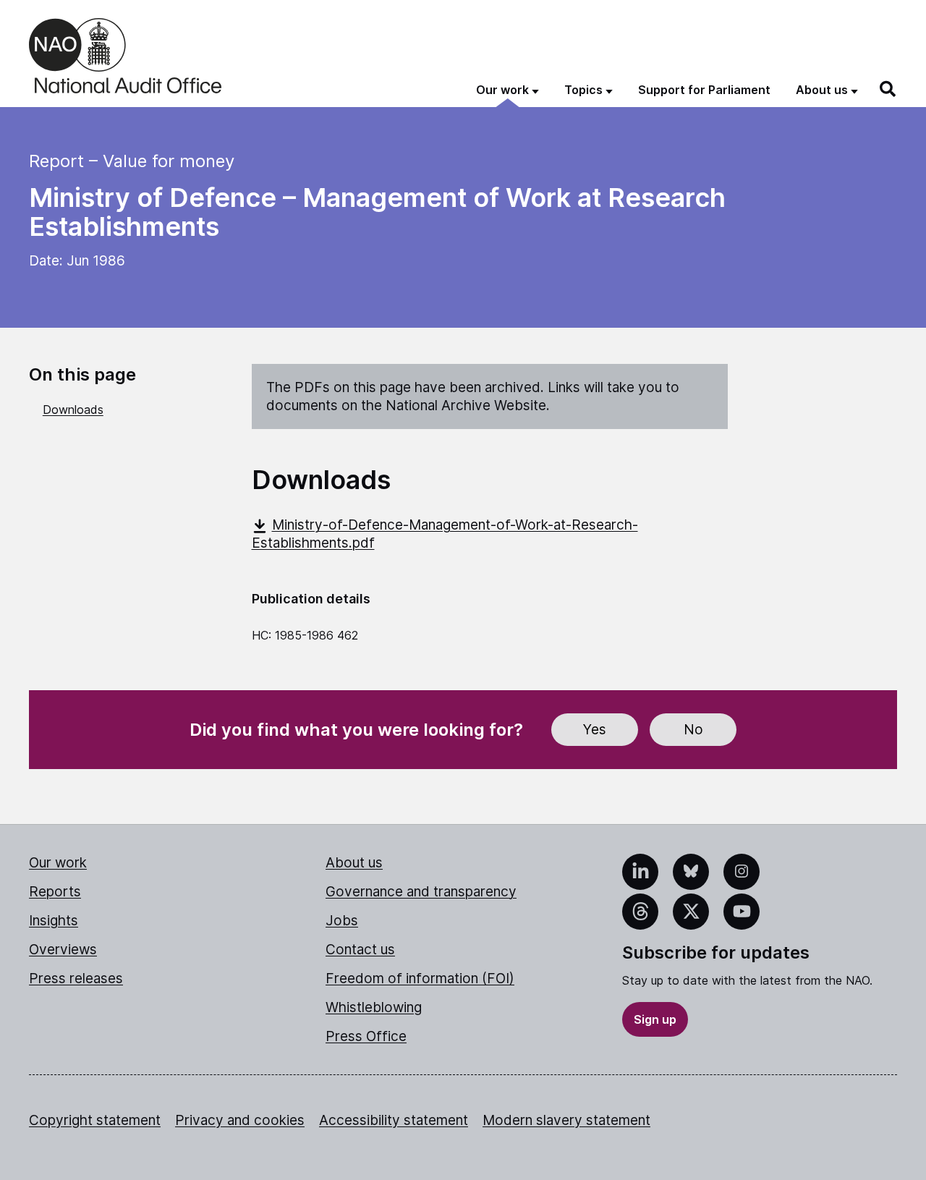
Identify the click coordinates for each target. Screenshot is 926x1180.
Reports (55, 891)
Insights (53, 920)
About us (354, 862)
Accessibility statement (393, 1120)
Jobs (342, 920)
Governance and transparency (421, 891)
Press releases (76, 978)
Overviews (63, 949)
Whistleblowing (374, 1007)
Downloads (73, 409)
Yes (594, 729)
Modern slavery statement (566, 1120)
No (693, 729)
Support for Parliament (704, 89)
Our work (58, 862)
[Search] (888, 89)
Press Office (366, 1036)
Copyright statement (95, 1120)
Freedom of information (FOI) (420, 978)
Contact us (360, 949)
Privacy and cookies (240, 1120)
